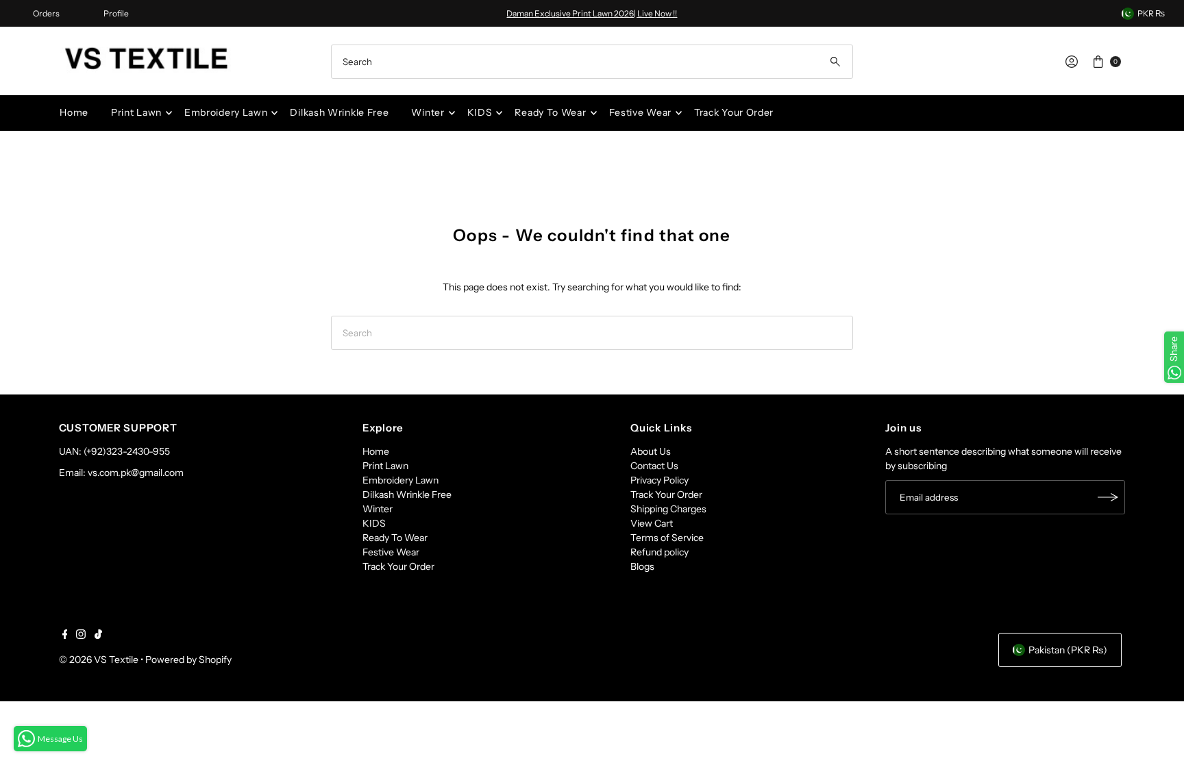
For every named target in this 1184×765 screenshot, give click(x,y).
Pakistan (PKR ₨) (1067, 650)
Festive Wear (640, 112)
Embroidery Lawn (226, 112)
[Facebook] (65, 635)
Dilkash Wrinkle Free (339, 112)
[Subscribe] (1108, 497)
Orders (46, 13)
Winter (427, 112)
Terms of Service (667, 537)
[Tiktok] (98, 635)
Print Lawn (136, 112)
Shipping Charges (668, 509)
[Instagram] (81, 635)
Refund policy (659, 552)
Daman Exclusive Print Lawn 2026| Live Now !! (591, 13)
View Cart (651, 523)
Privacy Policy (659, 480)
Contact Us (654, 466)
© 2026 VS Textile (98, 659)
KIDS (480, 112)
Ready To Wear (550, 112)
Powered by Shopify (188, 659)
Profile (116, 13)
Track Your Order (734, 112)
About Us (650, 451)
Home (74, 112)
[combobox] (592, 62)
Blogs (642, 566)
